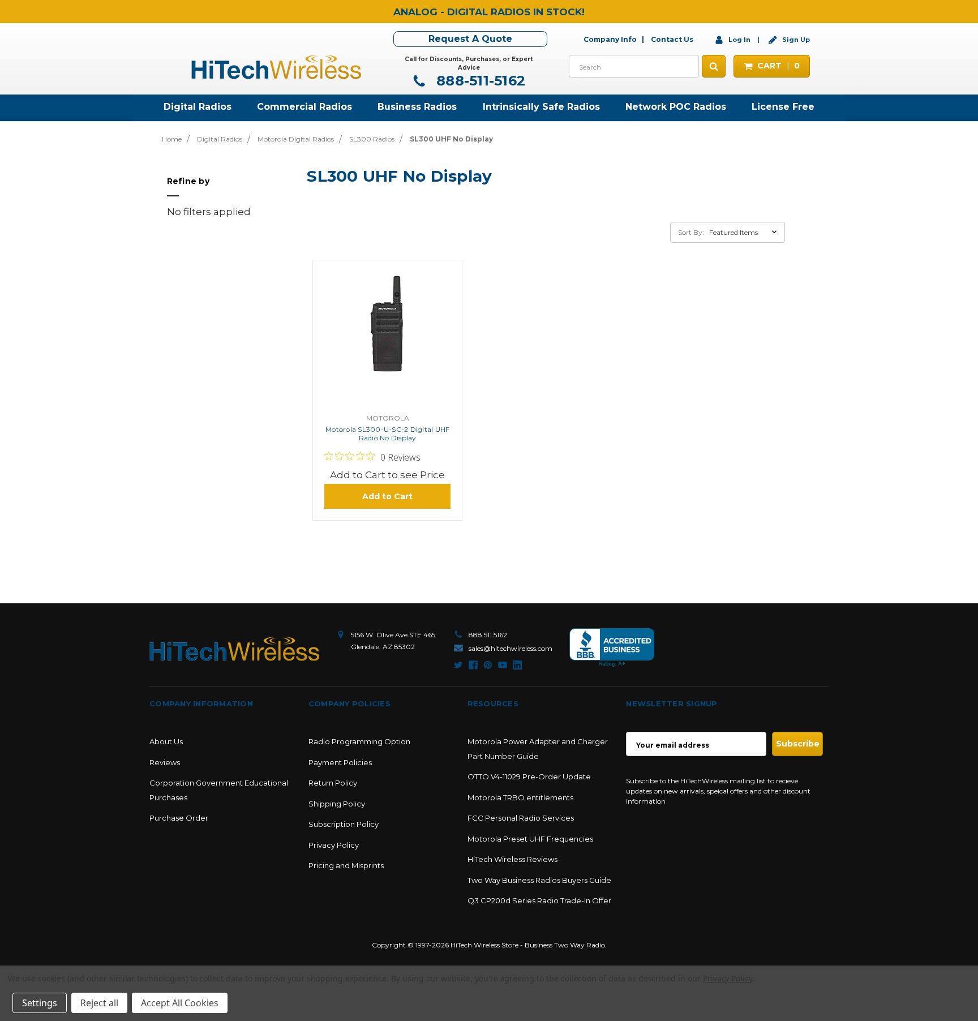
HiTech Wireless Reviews (512, 859)
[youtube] (502, 665)
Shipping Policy (336, 803)
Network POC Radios (675, 106)
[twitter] (458, 665)
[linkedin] (517, 665)
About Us (166, 741)
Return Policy (332, 782)
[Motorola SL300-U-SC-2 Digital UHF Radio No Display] (388, 339)
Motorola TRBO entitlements (520, 797)
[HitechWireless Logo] (276, 65)
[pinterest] (487, 665)
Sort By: (691, 232)
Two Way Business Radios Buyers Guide (539, 880)
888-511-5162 (478, 80)
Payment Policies (340, 762)
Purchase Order (178, 817)
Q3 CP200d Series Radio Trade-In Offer (539, 900)
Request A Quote (470, 38)
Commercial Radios (304, 106)
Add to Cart (387, 496)
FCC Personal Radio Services (520, 817)
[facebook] (473, 665)
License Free (783, 106)
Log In (739, 40)
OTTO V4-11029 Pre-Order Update (529, 776)
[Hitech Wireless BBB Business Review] (611, 647)
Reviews (164, 762)
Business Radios (417, 106)
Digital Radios (197, 106)
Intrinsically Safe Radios (541, 106)
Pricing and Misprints (346, 865)
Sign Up (795, 40)
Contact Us (672, 39)
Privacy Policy (333, 845)
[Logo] (234, 649)
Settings (39, 1003)
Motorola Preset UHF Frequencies (530, 838)
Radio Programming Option (359, 741)
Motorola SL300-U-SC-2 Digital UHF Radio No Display (387, 434)
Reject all (99, 1003)
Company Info (610, 39)
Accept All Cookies (179, 1003)
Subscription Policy (343, 824)
